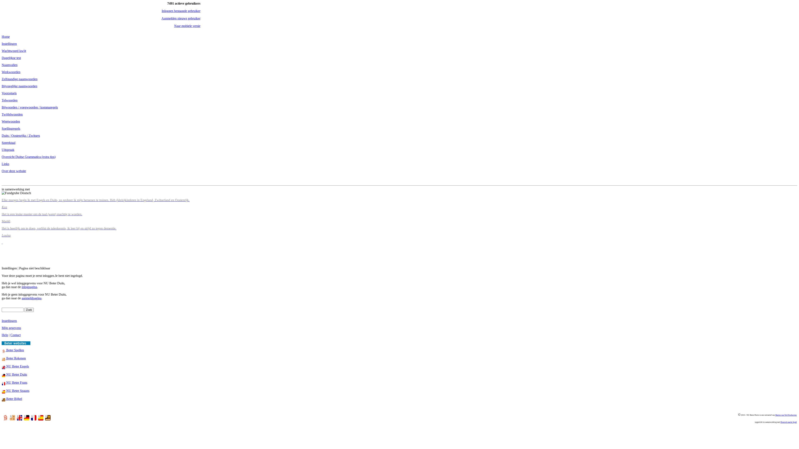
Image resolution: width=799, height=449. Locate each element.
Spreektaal (8, 142)
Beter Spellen (14, 350)
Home (6, 36)
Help (5, 335)
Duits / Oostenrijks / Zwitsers (21, 135)
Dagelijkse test (11, 58)
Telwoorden (9, 100)
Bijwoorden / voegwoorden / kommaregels (30, 107)
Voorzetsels (9, 93)
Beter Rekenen (15, 358)
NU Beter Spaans (17, 390)
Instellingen (9, 44)
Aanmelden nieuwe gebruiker (180, 18)
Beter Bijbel (13, 399)
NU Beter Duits (16, 374)
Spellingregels (11, 128)
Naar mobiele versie (187, 26)
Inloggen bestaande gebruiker (181, 11)
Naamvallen (9, 65)
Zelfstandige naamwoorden (19, 79)
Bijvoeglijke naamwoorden (19, 86)
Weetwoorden (11, 121)
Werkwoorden (11, 72)
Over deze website (14, 171)
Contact (15, 335)
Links (5, 164)
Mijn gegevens (11, 328)
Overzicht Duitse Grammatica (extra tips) (29, 157)
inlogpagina (29, 287)
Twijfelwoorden (12, 114)
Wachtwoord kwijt (14, 51)
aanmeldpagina (31, 298)
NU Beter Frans (16, 382)
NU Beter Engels (17, 366)
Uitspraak (8, 150)
